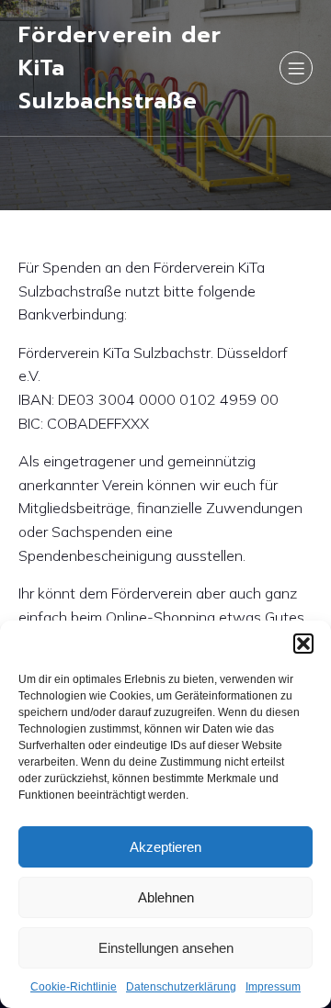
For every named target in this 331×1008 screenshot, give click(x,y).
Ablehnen (166, 897)
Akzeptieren (165, 847)
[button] (303, 643)
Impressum (273, 986)
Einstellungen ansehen (166, 948)
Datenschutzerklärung (181, 986)
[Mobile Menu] (296, 67)
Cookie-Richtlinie (73, 986)
